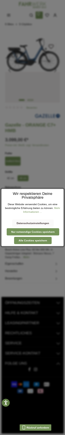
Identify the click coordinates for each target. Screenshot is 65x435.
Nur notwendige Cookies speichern (33, 231)
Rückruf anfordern (37, 427)
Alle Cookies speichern (33, 240)
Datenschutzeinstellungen (33, 223)
